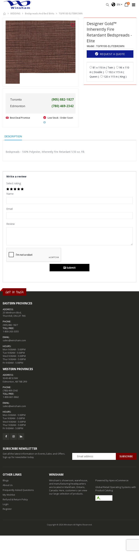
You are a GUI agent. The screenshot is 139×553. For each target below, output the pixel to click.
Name (10, 193)
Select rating (13, 183)
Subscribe (126, 456)
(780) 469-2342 (10, 390)
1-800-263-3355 (11, 331)
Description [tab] (13, 136)
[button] (107, 4)
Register (7, 509)
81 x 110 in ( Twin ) (104, 67)
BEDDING (15, 13)
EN (117, 4)
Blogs (6, 480)
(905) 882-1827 (10, 325)
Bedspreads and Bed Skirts (39, 13)
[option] (40, 47)
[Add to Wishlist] (73, 25)
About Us (8, 485)
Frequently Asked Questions (18, 490)
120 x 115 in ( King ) (115, 76)
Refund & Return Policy (15, 499)
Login (6, 504)
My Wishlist (9, 494)
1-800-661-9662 (11, 397)
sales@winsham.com (14, 340)
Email (9, 208)
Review (10, 224)
